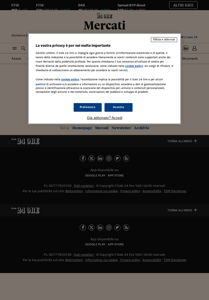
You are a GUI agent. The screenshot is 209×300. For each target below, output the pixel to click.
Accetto (118, 107)
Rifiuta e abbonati (164, 39)
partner (41, 84)
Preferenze (88, 107)
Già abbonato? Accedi (104, 118)
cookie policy (134, 65)
